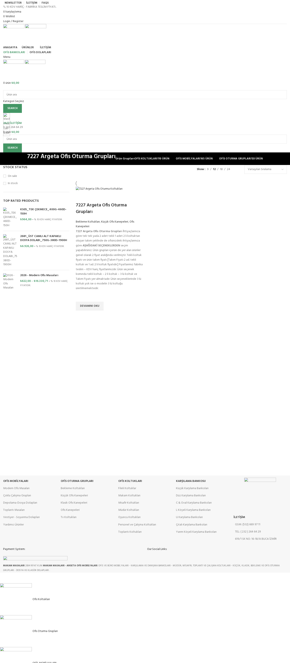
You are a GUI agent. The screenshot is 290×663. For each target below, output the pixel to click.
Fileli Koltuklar (127, 488)
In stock (13, 183)
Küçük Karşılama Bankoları (192, 488)
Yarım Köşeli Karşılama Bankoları (196, 532)
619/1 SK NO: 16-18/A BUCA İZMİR (256, 539)
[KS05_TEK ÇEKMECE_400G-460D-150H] (10, 217)
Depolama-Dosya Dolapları (20, 502)
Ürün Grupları (124, 158)
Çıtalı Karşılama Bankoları (191, 524)
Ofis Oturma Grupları (77, 481)
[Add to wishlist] (81, 296)
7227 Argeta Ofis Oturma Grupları (101, 209)
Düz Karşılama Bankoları (191, 495)
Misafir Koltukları (128, 502)
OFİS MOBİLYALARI (15, 481)
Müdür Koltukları (128, 510)
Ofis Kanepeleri (70, 510)
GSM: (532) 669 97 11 (247, 524)
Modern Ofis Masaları (16, 488)
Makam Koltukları (129, 495)
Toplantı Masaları (14, 510)
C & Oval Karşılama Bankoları (194, 502)
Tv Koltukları (68, 517)
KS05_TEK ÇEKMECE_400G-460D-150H (43, 211)
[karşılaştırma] (81, 197)
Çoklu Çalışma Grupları (17, 495)
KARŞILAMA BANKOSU (191, 481)
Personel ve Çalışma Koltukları (137, 524)
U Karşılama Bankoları (189, 517)
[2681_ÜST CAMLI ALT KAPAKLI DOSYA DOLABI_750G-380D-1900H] (10, 250)
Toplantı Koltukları (130, 532)
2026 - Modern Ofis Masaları (39, 275)
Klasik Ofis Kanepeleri (74, 502)
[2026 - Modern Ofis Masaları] (10, 281)
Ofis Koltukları (130, 481)
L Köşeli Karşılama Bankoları (193, 510)
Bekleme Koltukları (88, 221)
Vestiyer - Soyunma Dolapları (21, 517)
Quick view (81, 316)
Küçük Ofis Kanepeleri (114, 221)
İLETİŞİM (239, 517)
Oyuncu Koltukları (129, 517)
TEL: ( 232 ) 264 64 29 (248, 531)
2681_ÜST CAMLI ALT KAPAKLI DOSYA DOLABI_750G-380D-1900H (43, 238)
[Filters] (5, 578)
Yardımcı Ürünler (13, 524)
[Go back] (22, 159)
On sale (12, 176)
